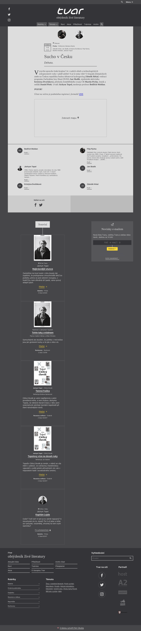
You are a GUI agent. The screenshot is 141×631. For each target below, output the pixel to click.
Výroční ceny (58, 589)
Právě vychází (69, 584)
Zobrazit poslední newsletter (112, 254)
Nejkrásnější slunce (42, 269)
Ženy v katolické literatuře (54, 584)
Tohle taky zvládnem (42, 332)
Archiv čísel (60, 562)
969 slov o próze (51, 591)
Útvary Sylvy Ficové (70, 589)
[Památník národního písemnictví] (122, 602)
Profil (26, 152)
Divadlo (56, 586)
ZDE (81, 94)
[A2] (122, 583)
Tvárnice (87, 24)
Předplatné (60, 566)
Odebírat (111, 249)
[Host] (122, 574)
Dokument (49, 589)
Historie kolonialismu (67, 586)
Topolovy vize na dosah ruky (43, 456)
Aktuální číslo (13, 562)
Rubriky (41, 24)
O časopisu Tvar (38, 570)
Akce (69, 24)
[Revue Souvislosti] (122, 593)
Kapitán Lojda (43, 514)
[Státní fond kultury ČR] (122, 612)
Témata (52, 24)
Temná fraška (43, 391)
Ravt (63, 24)
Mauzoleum (50, 586)
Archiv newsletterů (111, 258)
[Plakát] (42, 248)
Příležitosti (77, 24)
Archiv (96, 24)
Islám (60, 591)
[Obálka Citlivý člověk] (42, 373)
